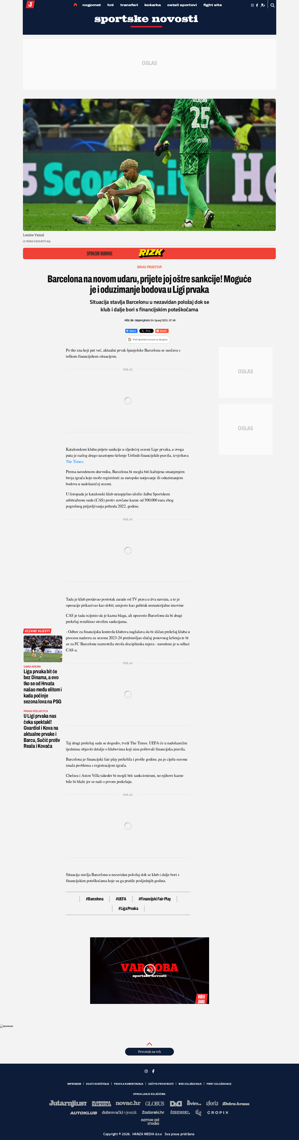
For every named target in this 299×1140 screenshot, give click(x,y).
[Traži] (273, 5)
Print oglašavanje (219, 1084)
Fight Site (212, 5)
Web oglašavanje (190, 1084)
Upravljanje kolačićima (149, 1094)
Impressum (74, 1084)
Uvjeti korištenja (97, 1084)
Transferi (129, 5)
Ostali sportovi (182, 5)
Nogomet (91, 5)
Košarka (152, 5)
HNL (110, 5)
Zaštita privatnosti (161, 1084)
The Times (74, 461)
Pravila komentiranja (128, 1084)
